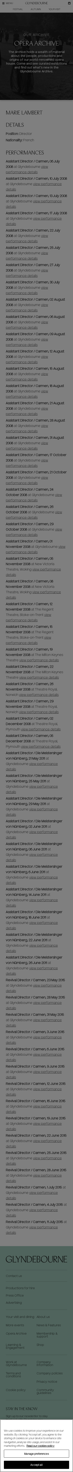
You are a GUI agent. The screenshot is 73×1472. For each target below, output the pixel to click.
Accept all (36, 1464)
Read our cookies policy (40, 1445)
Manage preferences (36, 1453)
